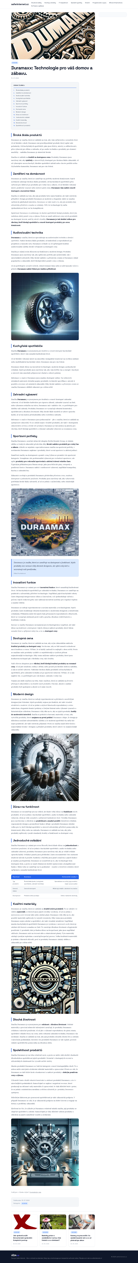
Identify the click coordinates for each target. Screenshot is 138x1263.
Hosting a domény (50, 3)
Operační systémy (76, 3)
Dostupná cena (21, 109)
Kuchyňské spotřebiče (23, 98)
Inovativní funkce (21, 106)
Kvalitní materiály (21, 120)
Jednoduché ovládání (23, 117)
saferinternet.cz (20, 4)
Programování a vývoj (99, 3)
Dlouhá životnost (21, 123)
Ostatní (87, 3)
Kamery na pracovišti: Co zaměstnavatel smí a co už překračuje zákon (81, 1237)
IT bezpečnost (63, 3)
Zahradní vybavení (21, 101)
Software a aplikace (37, 6)
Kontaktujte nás (35, 1192)
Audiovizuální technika (23, 95)
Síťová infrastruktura (115, 3)
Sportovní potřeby (22, 104)
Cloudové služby (36, 3)
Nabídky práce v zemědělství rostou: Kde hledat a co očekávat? (51, 1237)
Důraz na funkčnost (22, 114)
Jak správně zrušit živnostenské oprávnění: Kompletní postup (22, 1237)
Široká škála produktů (23, 90)
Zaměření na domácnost (23, 93)
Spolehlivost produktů (23, 125)
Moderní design (21, 112)
